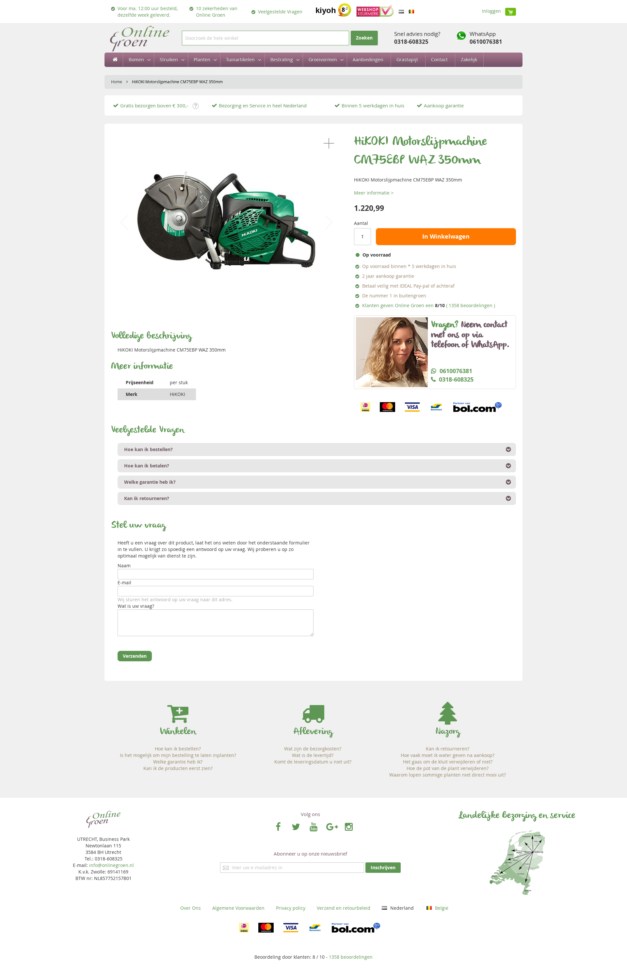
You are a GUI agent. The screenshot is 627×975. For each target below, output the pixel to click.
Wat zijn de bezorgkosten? (312, 749)
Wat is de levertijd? (312, 755)
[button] (329, 143)
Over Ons (190, 908)
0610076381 (486, 41)
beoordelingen (351, 957)
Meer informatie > (374, 193)
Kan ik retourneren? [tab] (146, 498)
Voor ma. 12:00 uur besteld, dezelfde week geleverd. (148, 11)
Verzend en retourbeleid (343, 908)
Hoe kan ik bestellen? (178, 749)
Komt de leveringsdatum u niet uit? (312, 762)
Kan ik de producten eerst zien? (178, 768)
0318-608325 (411, 41)
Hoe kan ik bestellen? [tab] (148, 449)
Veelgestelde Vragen (280, 11)
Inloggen (491, 11)
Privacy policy (290, 908)
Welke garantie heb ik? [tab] (150, 482)
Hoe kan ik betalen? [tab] (146, 466)
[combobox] (265, 38)
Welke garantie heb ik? (177, 762)
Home (116, 81)
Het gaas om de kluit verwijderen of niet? (447, 762)
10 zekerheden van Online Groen (216, 11)
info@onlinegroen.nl (111, 865)
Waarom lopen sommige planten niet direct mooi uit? (447, 775)
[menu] (313, 60)
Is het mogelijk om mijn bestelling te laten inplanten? (178, 755)
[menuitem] (138, 60)
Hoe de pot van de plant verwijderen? (448, 768)
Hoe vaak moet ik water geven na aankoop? (447, 755)
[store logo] (139, 38)
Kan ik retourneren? (447, 749)
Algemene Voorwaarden (238, 908)
